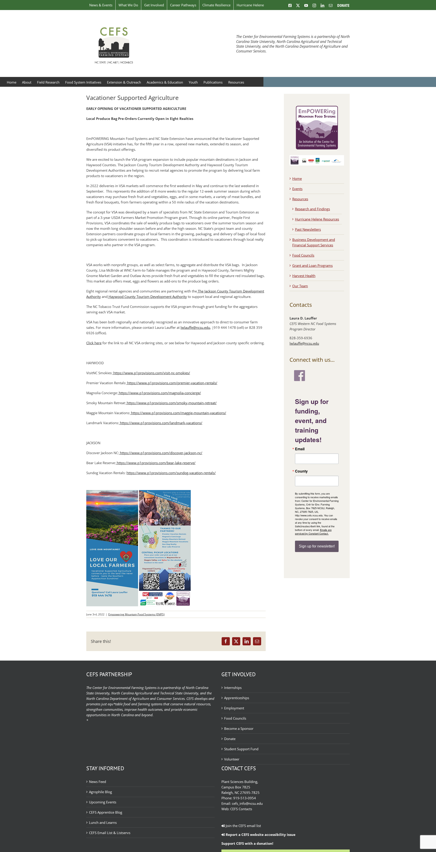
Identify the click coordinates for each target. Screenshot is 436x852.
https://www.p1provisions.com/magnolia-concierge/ (159, 393)
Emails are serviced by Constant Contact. (313, 531)
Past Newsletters (308, 229)
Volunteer (231, 759)
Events (297, 188)
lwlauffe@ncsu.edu (195, 327)
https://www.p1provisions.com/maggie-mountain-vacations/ (178, 413)
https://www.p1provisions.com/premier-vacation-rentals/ (171, 383)
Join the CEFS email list (243, 825)
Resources (300, 199)
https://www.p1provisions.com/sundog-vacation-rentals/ (171, 473)
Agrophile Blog (100, 792)
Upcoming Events (102, 802)
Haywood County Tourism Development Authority (147, 296)
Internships (233, 687)
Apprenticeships (236, 698)
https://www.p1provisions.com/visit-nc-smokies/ (151, 373)
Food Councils (303, 255)
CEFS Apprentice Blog (105, 812)
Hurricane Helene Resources (317, 219)
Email (300, 449)
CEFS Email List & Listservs (109, 832)
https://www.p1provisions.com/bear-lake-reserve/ (156, 463)
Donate (229, 738)
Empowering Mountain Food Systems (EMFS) (136, 614)
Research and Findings (312, 209)
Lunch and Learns (103, 822)
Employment (234, 708)
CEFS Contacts (241, 809)
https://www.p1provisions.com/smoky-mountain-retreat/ (171, 403)
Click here (94, 343)
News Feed (97, 781)
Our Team (300, 286)
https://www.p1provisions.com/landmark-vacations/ (160, 423)
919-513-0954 (244, 798)
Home (297, 178)
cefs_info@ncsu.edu (247, 803)
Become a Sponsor (238, 728)
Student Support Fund (241, 749)
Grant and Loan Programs (312, 265)
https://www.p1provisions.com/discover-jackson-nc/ (160, 453)
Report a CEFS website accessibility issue (260, 834)
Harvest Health (303, 275)
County (301, 471)
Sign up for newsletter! (317, 546)
